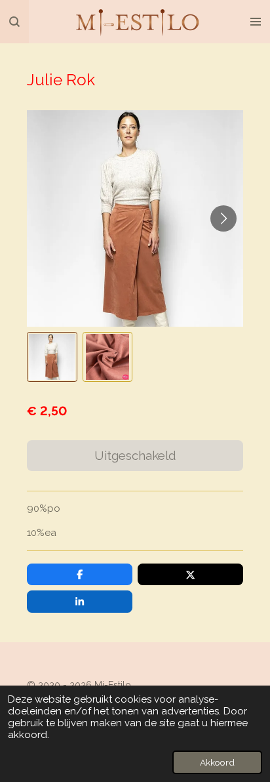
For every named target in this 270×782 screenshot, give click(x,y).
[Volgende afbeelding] (223, 218)
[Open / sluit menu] (255, 21)
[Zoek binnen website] (14, 21)
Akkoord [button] (217, 762)
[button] (52, 357)
